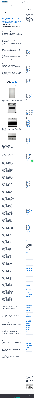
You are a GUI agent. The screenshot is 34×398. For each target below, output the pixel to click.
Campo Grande (29, 128)
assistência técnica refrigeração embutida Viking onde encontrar (29, 306)
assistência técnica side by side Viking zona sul (29, 345)
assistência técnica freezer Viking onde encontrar (29, 254)
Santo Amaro (29, 162)
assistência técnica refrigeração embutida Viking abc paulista (29, 292)
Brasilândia (28, 81)
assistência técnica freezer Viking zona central (29, 260)
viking (16, 22)
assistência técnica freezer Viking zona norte (29, 264)
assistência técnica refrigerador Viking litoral (28, 287)
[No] (33, 396)
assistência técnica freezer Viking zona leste (29, 262)
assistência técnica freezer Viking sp (29, 256)
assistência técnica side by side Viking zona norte (29, 341)
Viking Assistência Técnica (7, 17)
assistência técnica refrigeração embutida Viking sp (29, 308)
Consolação (28, 56)
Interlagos (28, 135)
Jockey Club (28, 154)
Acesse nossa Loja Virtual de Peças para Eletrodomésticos (29, 35)
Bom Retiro (28, 48)
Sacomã (28, 160)
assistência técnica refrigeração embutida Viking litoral (29, 303)
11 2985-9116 (28, 1)
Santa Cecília (29, 71)
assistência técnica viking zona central (12, 20)
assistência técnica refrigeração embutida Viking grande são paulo (29, 297)
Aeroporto (28, 120)
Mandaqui (28, 98)
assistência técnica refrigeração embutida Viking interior (29, 300)
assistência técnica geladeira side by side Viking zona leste (29, 273)
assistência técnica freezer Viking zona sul (29, 268)
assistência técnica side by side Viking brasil (29, 323)
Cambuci (28, 52)
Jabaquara (28, 141)
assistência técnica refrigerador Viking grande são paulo (29, 283)
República (28, 69)
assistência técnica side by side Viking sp (29, 333)
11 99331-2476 (30, 2)
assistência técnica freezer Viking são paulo (29, 258)
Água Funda (28, 122)
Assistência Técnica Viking (5, 18)
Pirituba (28, 229)
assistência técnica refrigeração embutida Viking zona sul (29, 317)
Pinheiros (28, 227)
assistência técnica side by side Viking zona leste (29, 339)
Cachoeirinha (29, 83)
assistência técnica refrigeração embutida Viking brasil (29, 294)
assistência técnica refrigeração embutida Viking (29, 289)
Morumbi (28, 158)
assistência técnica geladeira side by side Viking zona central (29, 271)
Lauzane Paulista (29, 96)
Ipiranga (28, 137)
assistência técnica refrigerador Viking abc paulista (28, 278)
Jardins (28, 152)
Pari (27, 67)
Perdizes (28, 223)
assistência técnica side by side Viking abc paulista (29, 321)
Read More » (3, 359)
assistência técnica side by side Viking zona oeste (29, 343)
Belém (28, 182)
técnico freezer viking (28, 347)
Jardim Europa (29, 145)
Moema (28, 156)
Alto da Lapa (28, 208)
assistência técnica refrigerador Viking (28, 275)
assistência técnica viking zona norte (11, 21)
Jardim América (29, 143)
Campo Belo (28, 126)
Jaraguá (28, 216)
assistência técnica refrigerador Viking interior (29, 285)
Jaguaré (28, 214)
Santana (28, 100)
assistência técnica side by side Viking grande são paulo (29, 325)
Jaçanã (28, 92)
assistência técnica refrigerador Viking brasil (28, 280)
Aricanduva (28, 180)
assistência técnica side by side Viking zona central (29, 337)
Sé (32, 74)
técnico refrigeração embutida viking (29, 349)
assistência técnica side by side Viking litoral (29, 329)
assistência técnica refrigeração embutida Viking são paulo (29, 311)
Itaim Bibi (28, 139)
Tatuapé (28, 188)
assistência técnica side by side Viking (29, 319)
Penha (28, 186)
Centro (28, 54)
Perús (28, 225)
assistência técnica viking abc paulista (11, 19)
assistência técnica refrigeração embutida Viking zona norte (29, 314)
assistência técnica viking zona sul (11, 22)
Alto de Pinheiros (29, 210)
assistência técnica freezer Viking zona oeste (29, 266)
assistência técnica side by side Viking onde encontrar (29, 331)
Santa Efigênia (29, 73)
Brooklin (28, 124)
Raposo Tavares (29, 231)
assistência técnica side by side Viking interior (29, 327)
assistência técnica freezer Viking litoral (29, 252)
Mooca (28, 184)
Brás (27, 50)
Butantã (28, 212)
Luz (27, 65)
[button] (32, 161)
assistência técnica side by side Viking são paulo (29, 335)
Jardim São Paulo (29, 94)
